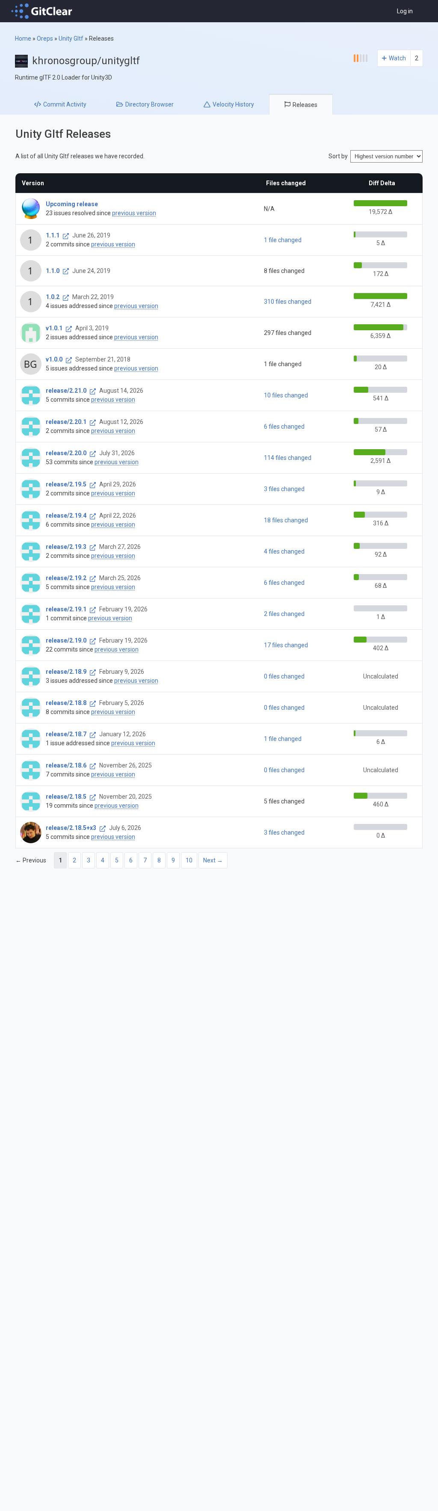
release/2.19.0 (66, 640)
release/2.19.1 (66, 609)
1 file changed (283, 240)
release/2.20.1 (66, 421)
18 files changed (286, 520)
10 (189, 860)
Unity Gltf (71, 38)
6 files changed (284, 426)
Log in (405, 11)
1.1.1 (52, 235)
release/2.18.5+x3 (71, 827)
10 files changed (286, 395)
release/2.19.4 (66, 515)
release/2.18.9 (66, 671)
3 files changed (284, 489)
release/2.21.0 (66, 390)
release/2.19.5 (66, 484)
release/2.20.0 (66, 453)
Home (23, 38)
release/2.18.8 (66, 702)
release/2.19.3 (66, 546)
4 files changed (284, 551)
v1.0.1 (54, 328)
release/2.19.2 (66, 578)
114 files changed (287, 457)
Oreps (45, 38)
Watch (397, 58)
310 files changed (287, 301)
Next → (213, 860)
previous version (134, 213)
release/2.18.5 (66, 796)
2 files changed (284, 613)
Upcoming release (72, 204)
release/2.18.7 (66, 734)
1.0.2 (52, 296)
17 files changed (286, 645)
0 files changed (284, 676)
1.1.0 (52, 270)
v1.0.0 (54, 359)
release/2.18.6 (66, 765)
